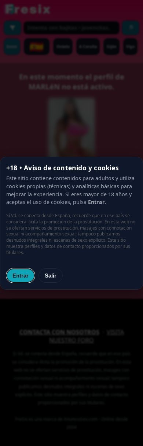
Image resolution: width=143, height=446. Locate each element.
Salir (50, 275)
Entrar (20, 275)
